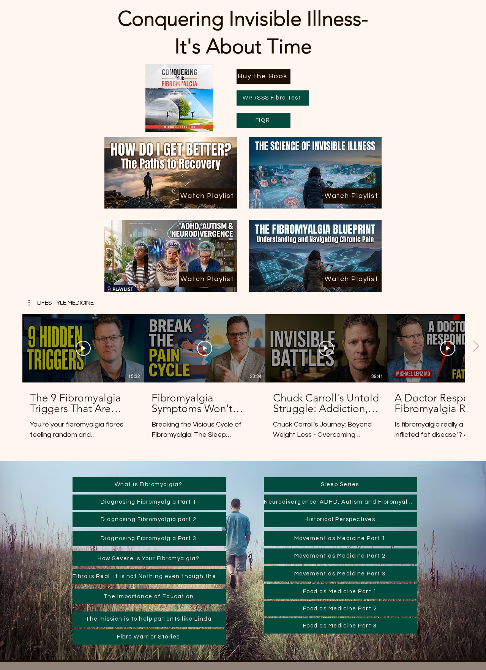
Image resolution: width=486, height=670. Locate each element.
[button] (61, 302)
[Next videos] (475, 347)
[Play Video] (83, 348)
